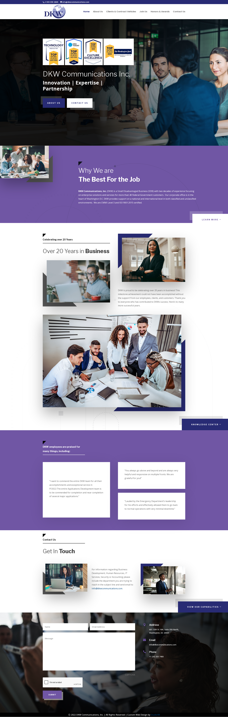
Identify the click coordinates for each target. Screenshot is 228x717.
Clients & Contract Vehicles (121, 12)
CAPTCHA (130, 674)
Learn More (210, 219)
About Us (98, 12)
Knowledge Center (204, 424)
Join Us (143, 12)
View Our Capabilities (203, 607)
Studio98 (155, 714)
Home (86, 12)
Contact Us (179, 12)
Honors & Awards (160, 12)
